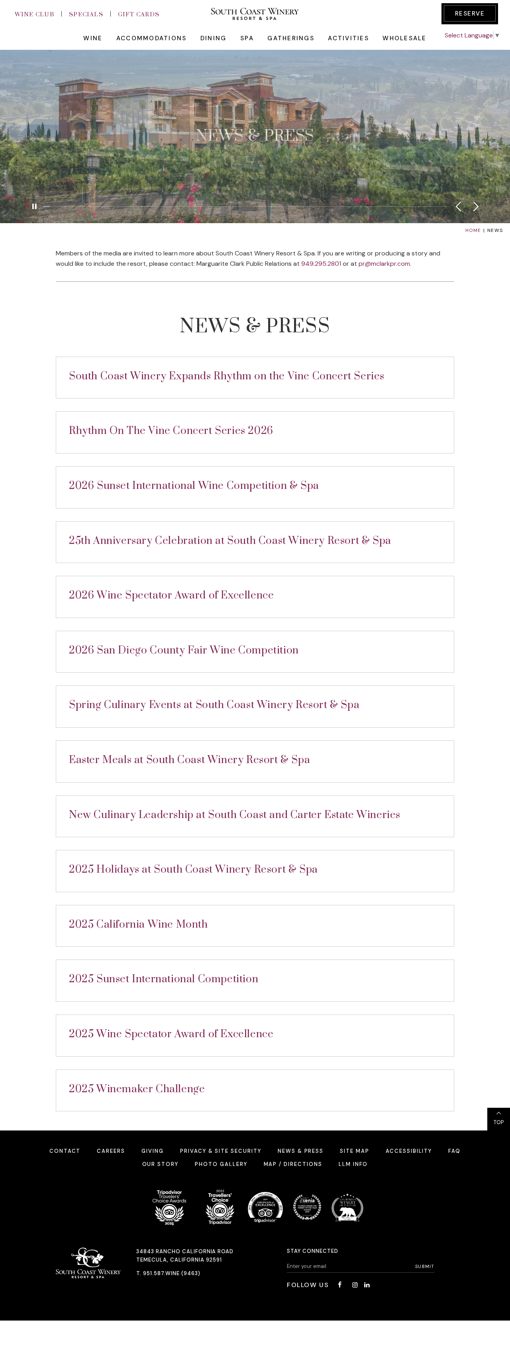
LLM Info (353, 1164)
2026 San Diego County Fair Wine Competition (184, 650)
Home (473, 230)
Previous (458, 206)
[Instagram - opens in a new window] (355, 1285)
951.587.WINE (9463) (171, 1273)
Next (475, 206)
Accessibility (409, 1151)
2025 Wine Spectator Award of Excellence (171, 1034)
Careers (111, 1151)
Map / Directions (293, 1164)
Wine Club (34, 14)
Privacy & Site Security (220, 1151)
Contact (65, 1151)
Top (499, 1122)
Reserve (470, 14)
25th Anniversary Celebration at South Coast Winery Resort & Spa (230, 541)
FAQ (454, 1151)
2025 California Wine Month (138, 924)
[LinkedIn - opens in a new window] (367, 1285)
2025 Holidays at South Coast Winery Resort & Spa (193, 869)
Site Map (354, 1151)
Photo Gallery (221, 1164)
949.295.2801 (321, 263)
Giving (152, 1151)
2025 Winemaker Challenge (137, 1089)
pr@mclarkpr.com (384, 263)
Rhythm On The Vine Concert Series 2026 (171, 431)
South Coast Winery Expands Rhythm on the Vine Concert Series (226, 376)
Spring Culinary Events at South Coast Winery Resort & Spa (214, 705)
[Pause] (34, 206)
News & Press (301, 1151)
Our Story (160, 1164)
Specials (86, 14)
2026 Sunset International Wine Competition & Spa (194, 486)
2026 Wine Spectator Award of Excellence (171, 595)
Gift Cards (139, 14)
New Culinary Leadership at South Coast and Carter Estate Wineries (234, 815)
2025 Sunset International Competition (163, 979)
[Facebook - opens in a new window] (339, 1285)
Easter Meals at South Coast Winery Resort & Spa (189, 760)
